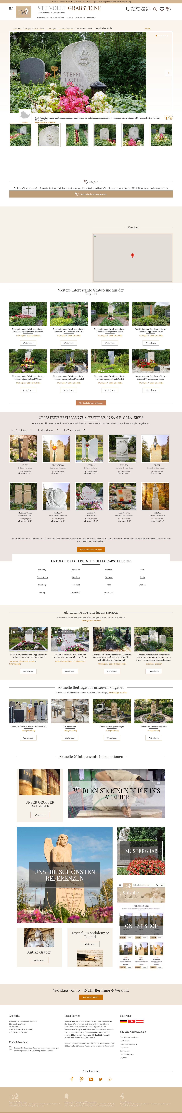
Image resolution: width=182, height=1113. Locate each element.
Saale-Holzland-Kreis (117, 664)
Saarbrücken (42, 577)
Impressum (124, 1047)
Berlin (142, 577)
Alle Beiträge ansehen (117, 692)
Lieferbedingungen (127, 1054)
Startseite (17, 28)
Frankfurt (76, 584)
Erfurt (142, 569)
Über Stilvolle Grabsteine (129, 1037)
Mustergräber (57, 17)
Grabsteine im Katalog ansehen (93, 194)
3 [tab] (160, 35)
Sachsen (13, 661)
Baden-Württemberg (63, 661)
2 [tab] (158, 35)
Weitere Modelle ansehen (91, 549)
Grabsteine (42, 17)
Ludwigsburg (80, 661)
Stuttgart (109, 577)
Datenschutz (124, 1051)
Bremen (142, 584)
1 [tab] (156, 35)
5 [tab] (163, 35)
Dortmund (108, 592)
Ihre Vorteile (124, 1041)
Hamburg (42, 584)
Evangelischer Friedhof (45, 122)
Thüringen (51, 28)
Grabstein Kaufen (23, 632)
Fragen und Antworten (128, 1044)
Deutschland (39, 28)
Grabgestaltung (28, 730)
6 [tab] (165, 35)
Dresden (108, 569)
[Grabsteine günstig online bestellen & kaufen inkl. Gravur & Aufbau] (23, 12)
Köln (109, 584)
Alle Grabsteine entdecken (91, 403)
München (76, 577)
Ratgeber (80, 17)
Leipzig (42, 592)
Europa (27, 28)
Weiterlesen (28, 343)
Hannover (75, 569)
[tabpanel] (91, 72)
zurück (147, 28)
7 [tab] (167, 35)
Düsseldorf (75, 592)
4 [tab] (161, 35)
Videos (70, 17)
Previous (13, 72)
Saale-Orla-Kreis (66, 28)
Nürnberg (42, 569)
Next (168, 72)
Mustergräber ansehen (91, 620)
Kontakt (91, 17)
